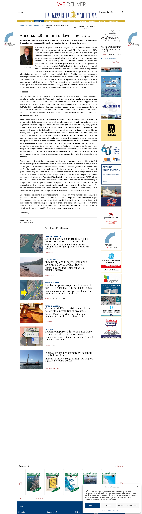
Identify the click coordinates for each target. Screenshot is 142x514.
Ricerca (60, 21)
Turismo (82, 21)
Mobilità (39, 21)
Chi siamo (102, 12)
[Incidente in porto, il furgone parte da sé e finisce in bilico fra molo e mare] (31, 336)
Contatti (110, 12)
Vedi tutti (115, 62)
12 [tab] (42, 498)
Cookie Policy (106, 510)
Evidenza (48, 298)
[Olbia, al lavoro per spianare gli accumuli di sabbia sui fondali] (31, 359)
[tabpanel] (111, 51)
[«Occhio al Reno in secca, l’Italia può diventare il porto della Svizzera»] (31, 267)
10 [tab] (38, 498)
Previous (21, 484)
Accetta (92, 505)
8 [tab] (115, 58)
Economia (71, 21)
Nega (108, 505)
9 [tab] (36, 498)
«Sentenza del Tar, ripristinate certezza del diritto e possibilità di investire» (67, 309)
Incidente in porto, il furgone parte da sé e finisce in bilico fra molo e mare (68, 333)
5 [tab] (109, 58)
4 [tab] (107, 58)
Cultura (92, 21)
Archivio (118, 466)
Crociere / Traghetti (52, 368)
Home (22, 26)
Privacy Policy (116, 510)
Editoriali (113, 21)
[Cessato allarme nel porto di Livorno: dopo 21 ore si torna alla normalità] (31, 243)
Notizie (47, 345)
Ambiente (28, 21)
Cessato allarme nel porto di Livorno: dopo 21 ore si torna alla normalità (66, 240)
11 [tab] (40, 498)
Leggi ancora (111, 51)
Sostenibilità (52, 512)
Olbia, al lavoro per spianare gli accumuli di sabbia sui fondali (69, 354)
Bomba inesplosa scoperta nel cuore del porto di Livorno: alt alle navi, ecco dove (68, 286)
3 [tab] (105, 58)
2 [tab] (103, 58)
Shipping (22, 512)
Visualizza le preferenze (127, 505)
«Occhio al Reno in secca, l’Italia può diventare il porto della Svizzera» (66, 263)
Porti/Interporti (39, 26)
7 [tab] (113, 58)
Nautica (102, 21)
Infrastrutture (49, 275)
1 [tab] (101, 58)
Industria (50, 21)
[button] (137, 487)
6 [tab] (111, 58)
